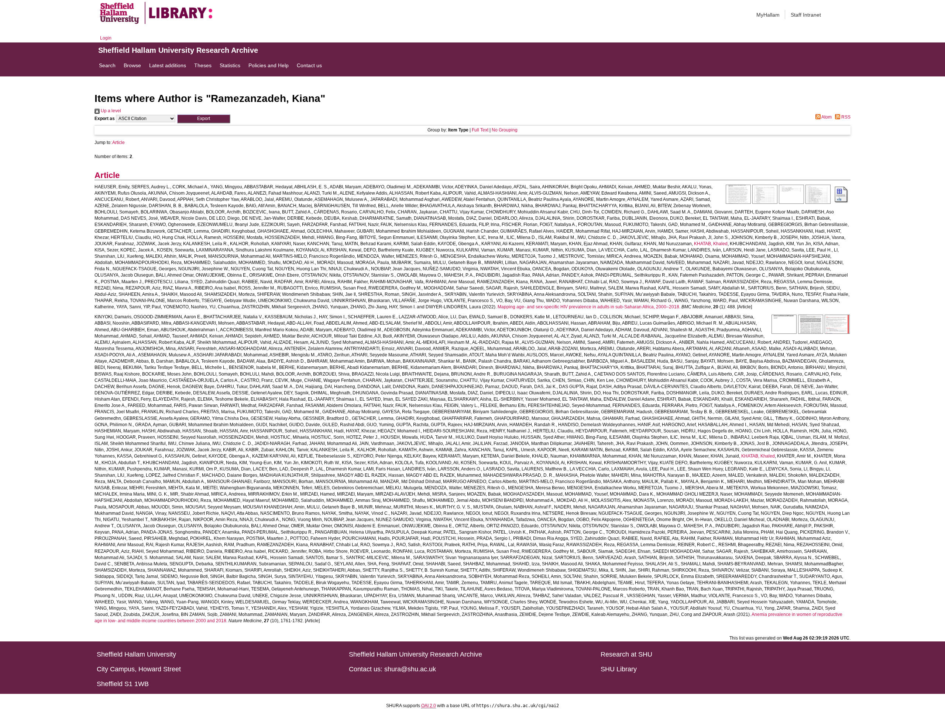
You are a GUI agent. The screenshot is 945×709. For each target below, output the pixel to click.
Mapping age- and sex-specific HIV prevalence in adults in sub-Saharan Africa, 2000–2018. (589, 306)
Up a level (110, 110)
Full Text (480, 130)
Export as (104, 118)
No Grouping (505, 130)
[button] (203, 118)
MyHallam (768, 15)
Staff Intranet (806, 15)
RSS (845, 117)
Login (105, 38)
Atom (826, 117)
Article (118, 142)
